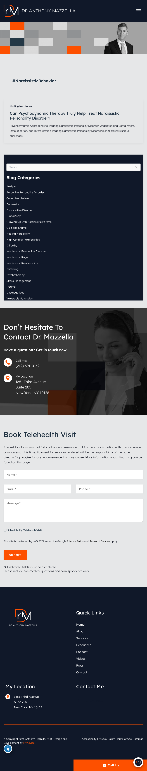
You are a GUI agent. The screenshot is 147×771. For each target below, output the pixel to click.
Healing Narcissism (21, 106)
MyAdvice (29, 742)
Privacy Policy (75, 541)
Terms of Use (124, 738)
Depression (13, 204)
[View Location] (9, 696)
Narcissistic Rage (17, 257)
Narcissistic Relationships (22, 263)
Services (82, 638)
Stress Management (18, 281)
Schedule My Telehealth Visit (24, 530)
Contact (81, 672)
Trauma (11, 286)
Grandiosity (13, 216)
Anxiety (11, 186)
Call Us (113, 765)
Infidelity (11, 245)
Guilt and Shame (16, 227)
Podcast (81, 652)
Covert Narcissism (17, 198)
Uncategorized (15, 292)
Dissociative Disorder (19, 210)
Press (80, 665)
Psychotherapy (15, 275)
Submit (15, 555)
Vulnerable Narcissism (19, 298)
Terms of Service (100, 541)
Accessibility (89, 738)
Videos (81, 658)
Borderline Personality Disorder (25, 192)
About (80, 631)
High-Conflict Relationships (23, 239)
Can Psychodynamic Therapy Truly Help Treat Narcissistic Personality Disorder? (64, 115)
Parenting (12, 269)
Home (80, 624)
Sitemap (138, 738)
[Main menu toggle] (138, 11)
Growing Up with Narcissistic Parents (28, 221)
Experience (83, 645)
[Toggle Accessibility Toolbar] (8, 748)
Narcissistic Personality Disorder (26, 251)
